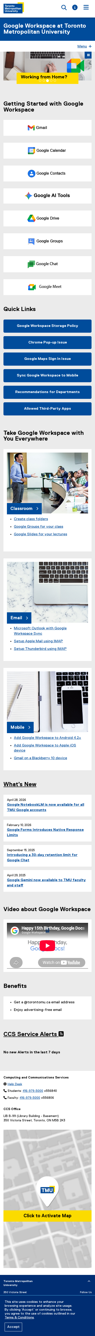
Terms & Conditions (19, 1317)
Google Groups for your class (38, 526)
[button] (7, 66)
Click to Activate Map (47, 1215)
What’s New (19, 784)
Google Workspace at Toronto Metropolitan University (44, 29)
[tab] (40, 80)
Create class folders (31, 519)
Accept (13, 1327)
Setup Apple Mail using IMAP (38, 641)
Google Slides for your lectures (40, 534)
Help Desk (15, 1084)
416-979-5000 (33, 1090)
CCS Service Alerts (31, 1034)
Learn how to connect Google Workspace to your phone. (45, 72)
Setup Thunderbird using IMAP (40, 649)
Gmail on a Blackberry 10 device (40, 758)
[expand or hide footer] (89, 1281)
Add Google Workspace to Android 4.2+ (47, 738)
